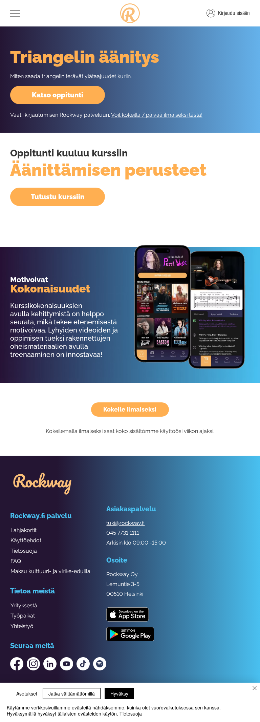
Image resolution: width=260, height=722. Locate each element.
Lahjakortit (23, 530)
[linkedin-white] (50, 663)
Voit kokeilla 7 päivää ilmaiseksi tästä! (156, 115)
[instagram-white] (33, 663)
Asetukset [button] (26, 693)
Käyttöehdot (25, 540)
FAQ (15, 561)
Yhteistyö (22, 626)
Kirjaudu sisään (234, 13)
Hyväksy (119, 693)
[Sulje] (255, 688)
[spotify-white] (99, 663)
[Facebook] (16, 663)
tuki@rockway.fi (125, 523)
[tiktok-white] (83, 663)
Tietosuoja (23, 551)
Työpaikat (22, 615)
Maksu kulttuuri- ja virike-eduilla (50, 571)
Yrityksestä (23, 605)
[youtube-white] (66, 663)
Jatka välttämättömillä (71, 693)
